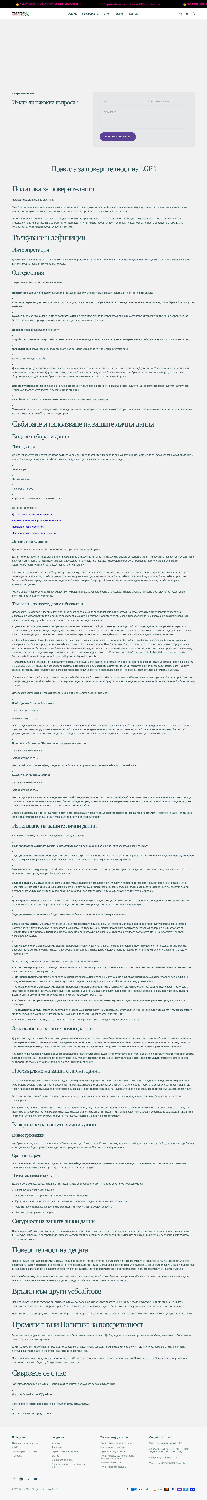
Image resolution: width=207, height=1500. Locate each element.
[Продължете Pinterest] (28, 1479)
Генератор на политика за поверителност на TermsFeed (42, 226)
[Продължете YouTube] (35, 1479)
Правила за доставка (112, 1451)
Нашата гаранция (110, 1462)
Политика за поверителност (116, 1443)
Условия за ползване (112, 1447)
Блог (107, 13)
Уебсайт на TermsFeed (184, 681)
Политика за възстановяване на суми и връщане (117, 1457)
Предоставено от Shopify (45, 1489)
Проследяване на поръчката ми (68, 1465)
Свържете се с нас (62, 1460)
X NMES (15, 1447)
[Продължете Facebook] (14, 1479)
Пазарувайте (90, 13)
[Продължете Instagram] (21, 1479)
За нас (119, 13)
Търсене (17, 1456)
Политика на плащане (113, 1467)
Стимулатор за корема (25, 1443)
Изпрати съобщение (117, 136)
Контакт (134, 13)
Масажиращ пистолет (24, 1451)
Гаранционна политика (65, 1451)
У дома (72, 13)
